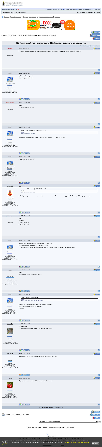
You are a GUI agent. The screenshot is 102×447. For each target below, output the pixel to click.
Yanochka (10, 324)
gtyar (9, 270)
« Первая (13, 35)
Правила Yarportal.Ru (70, 9)
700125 (10, 378)
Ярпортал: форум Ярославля (9, 9)
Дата (20, 48)
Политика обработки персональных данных (89, 9)
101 (21, 35)
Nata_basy (10, 353)
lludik (9, 73)
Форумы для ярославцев (30, 17)
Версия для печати (95, 45)
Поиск (61, 9)
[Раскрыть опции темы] (3, 414)
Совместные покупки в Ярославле (49, 17)
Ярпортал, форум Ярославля (12, 17)
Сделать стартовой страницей (87, 12)
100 (19, 35)
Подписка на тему (84, 45)
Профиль (10, 87)
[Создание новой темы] (95, 35)
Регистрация (21, 12)
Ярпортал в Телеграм (52, 9)
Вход (16, 12)
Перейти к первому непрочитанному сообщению (41, 35)
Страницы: (4, 35)
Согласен (96, 443)
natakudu (10, 186)
